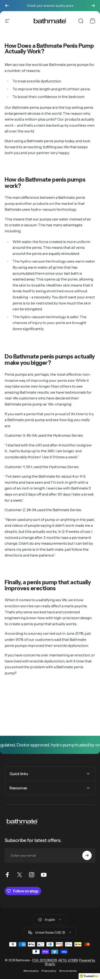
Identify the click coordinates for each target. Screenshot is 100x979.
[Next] (93, 5)
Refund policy (31, 970)
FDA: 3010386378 (44, 960)
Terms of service (68, 970)
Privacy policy (48, 970)
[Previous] (7, 5)
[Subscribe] (87, 855)
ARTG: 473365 (68, 960)
